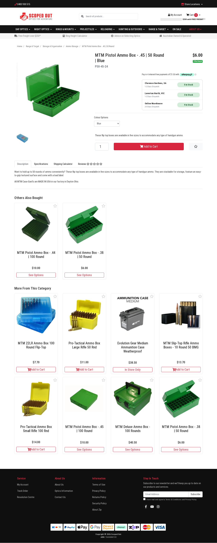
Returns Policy (99, 497)
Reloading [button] (107, 29)
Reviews (82, 164)
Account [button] (176, 15)
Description (22, 164)
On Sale (177, 29)
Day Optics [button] (22, 29)
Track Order (22, 491)
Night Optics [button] (42, 29)
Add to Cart (150, 146)
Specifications (41, 164)
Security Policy (99, 503)
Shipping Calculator (63, 164)
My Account (22, 484)
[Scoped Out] (36, 16)
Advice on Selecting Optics (127, 36)
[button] (55, 205)
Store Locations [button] (192, 4)
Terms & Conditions (173, 499)
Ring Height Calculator (76, 36)
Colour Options (101, 117)
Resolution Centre (25, 497)
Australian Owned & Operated (177, 36)
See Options (36, 275)
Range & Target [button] (157, 29)
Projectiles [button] (87, 29)
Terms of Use (98, 484)
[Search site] (82, 16)
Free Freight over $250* (29, 36)
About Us (59, 484)
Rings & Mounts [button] (65, 29)
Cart (192, 15)
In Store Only (133, 369)
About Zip (97, 509)
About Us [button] (194, 29)
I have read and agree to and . (171, 499)
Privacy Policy (98, 491)
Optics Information (64, 491)
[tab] (22, 164)
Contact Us (60, 497)
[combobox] (112, 16)
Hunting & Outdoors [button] (131, 29)
